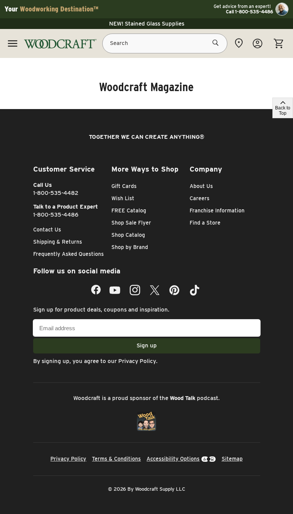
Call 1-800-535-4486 (249, 11)
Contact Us (47, 229)
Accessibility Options (173, 459)
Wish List (122, 198)
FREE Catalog (128, 210)
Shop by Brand (129, 247)
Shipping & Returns (57, 242)
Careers (199, 198)
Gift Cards (124, 186)
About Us (201, 186)
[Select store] (239, 43)
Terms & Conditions (116, 459)
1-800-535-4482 (56, 193)
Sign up (147, 345)
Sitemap (232, 459)
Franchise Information (217, 210)
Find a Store (205, 223)
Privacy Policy (137, 361)
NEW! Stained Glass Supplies (146, 23)
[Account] (257, 43)
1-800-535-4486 (56, 214)
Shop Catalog (128, 235)
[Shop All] (12, 43)
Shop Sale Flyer (131, 223)
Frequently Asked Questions (68, 254)
